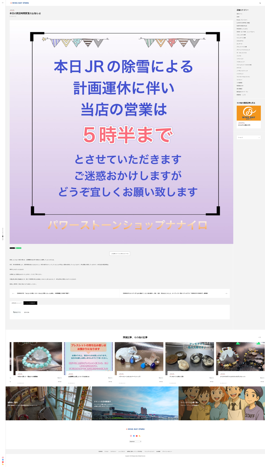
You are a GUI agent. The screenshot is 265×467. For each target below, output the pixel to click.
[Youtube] (3, 462)
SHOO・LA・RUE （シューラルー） (246, 31)
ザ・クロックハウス (242, 52)
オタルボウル (240, 40)
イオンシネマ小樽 (241, 34)
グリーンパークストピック (243, 49)
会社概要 (158, 451)
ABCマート (239, 13)
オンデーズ (239, 43)
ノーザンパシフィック (242, 70)
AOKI (238, 16)
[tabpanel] (249, 117)
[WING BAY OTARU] (19, 3)
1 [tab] (247, 119)
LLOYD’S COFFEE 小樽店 (243, 22)
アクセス (106, 451)
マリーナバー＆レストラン (243, 76)
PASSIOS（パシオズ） (242, 28)
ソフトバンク (240, 58)
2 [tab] (248, 119)
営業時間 (100, 451)
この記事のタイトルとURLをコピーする (119, 253)
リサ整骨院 (239, 82)
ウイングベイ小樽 (241, 37)
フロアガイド (113, 451)
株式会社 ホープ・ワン (242, 91)
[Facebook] (3, 460)
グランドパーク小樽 (242, 46)
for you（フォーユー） (242, 19)
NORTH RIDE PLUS (242, 25)
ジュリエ (239, 55)
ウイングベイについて (149, 451)
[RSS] (3, 464)
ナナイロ (239, 67)
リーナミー (239, 79)
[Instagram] (3, 457)
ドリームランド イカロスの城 (244, 64)
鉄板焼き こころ (241, 94)
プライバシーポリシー (167, 451)
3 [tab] (250, 119)
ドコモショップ (240, 61)
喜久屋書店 (239, 88)
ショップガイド (121, 451)
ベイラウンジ (240, 73)
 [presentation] (259, 337)
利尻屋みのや (240, 85)
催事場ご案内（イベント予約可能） (135, 451)
